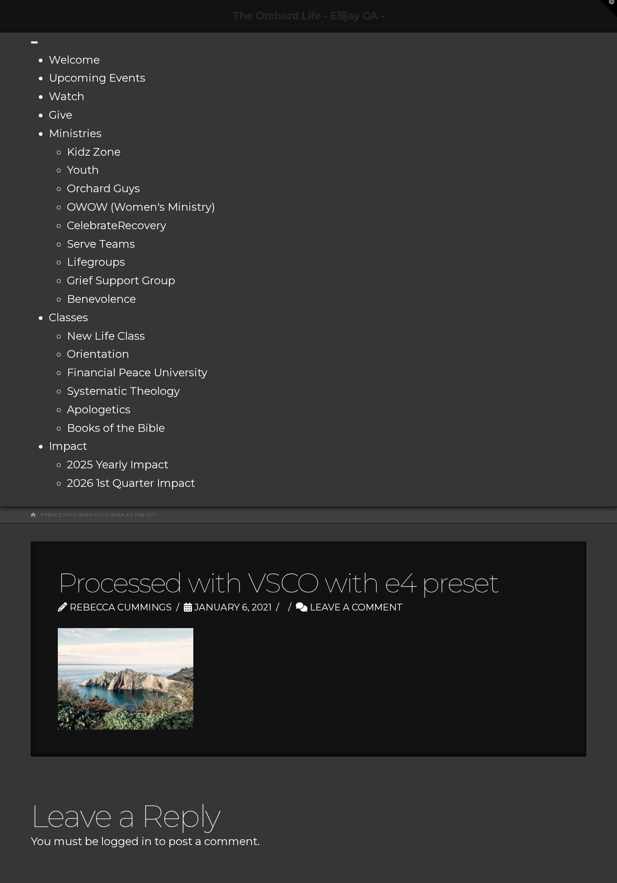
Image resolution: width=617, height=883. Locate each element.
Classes (68, 317)
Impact (68, 446)
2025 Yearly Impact (117, 464)
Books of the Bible (116, 428)
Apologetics (99, 409)
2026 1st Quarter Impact (131, 483)
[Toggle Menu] (34, 42)
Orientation (98, 354)
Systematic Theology (123, 391)
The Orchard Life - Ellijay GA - (308, 16)
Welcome (74, 59)
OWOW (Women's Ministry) (141, 206)
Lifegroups (96, 261)
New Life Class (106, 335)
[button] (608, 8)
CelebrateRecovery (116, 225)
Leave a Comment (355, 607)
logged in (126, 841)
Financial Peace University (137, 372)
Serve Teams (101, 243)
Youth (83, 169)
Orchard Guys (103, 188)
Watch (66, 96)
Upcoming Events (97, 77)
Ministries (75, 133)
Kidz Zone (94, 151)
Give (60, 114)
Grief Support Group (121, 280)
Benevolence (101, 298)
